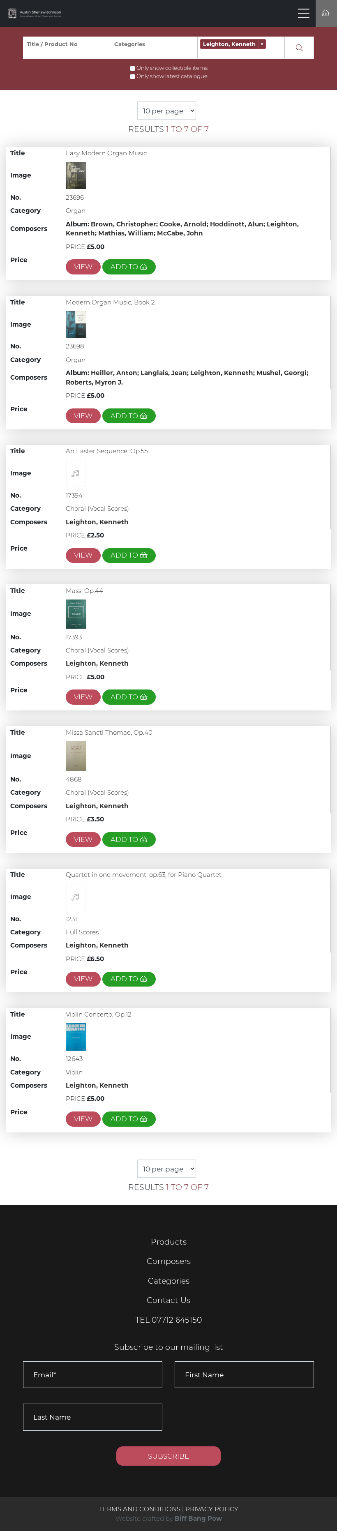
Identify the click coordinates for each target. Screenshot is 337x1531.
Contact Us (168, 1300)
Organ (75, 210)
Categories (168, 1281)
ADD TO (125, 267)
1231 (71, 919)
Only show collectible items (172, 68)
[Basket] (326, 13)
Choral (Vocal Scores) (97, 508)
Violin (74, 1072)
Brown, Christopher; (125, 224)
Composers (169, 1261)
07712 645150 (177, 1320)
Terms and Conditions (140, 1509)
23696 (75, 197)
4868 (74, 779)
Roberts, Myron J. (94, 382)
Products (169, 1242)
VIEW (83, 267)
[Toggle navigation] (303, 13)
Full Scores (82, 932)
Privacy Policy (211, 1509)
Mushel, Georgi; (282, 373)
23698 (75, 346)
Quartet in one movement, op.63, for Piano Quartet (144, 874)
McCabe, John (180, 233)
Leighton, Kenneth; (223, 373)
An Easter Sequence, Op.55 (107, 451)
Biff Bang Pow (198, 1518)
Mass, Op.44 (84, 591)
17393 (74, 637)
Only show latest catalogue (172, 76)
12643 (74, 1059)
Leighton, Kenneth (97, 522)
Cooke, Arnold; (184, 224)
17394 (74, 495)
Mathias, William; (127, 233)
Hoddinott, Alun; (238, 224)
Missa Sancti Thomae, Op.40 (109, 732)
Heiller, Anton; (116, 373)
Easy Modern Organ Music (106, 153)
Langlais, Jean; (165, 373)
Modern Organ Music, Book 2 (110, 302)
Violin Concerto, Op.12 (99, 1014)
